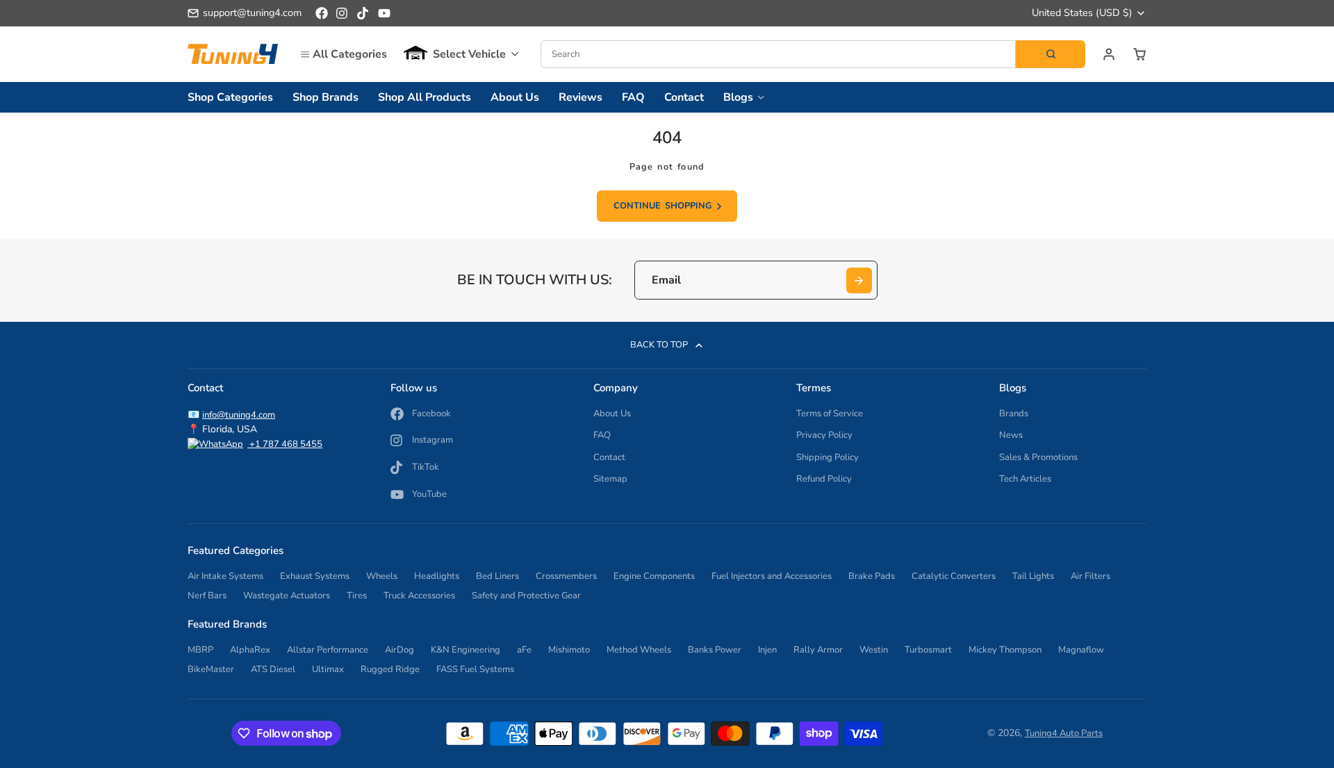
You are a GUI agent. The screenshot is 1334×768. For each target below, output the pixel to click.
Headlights (436, 576)
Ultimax (328, 669)
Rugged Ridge (390, 669)
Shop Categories (230, 97)
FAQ (633, 97)
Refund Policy (824, 479)
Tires (357, 595)
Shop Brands (326, 97)
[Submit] (859, 280)
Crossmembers (566, 576)
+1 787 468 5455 (284, 444)
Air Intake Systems (225, 576)
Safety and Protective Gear (526, 595)
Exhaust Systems (314, 576)
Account (1109, 54)
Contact (684, 97)
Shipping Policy (827, 457)
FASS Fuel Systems (475, 669)
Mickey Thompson (1005, 650)
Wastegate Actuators (286, 595)
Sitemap (610, 479)
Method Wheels (639, 650)
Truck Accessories (419, 595)
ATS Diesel (273, 669)
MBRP (200, 650)
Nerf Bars (207, 595)
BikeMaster (211, 669)
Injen (767, 650)
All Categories (350, 54)
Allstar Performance (327, 650)
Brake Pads (871, 576)
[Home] (233, 54)
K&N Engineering (465, 650)
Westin (873, 650)
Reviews (580, 97)
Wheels (381, 576)
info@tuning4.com (238, 415)
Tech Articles (1025, 479)
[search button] (1050, 54)
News (1011, 435)
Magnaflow (1081, 650)
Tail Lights (1033, 576)
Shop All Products (424, 97)
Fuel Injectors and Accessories (771, 576)
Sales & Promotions (1038, 457)
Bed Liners (497, 576)
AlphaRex (250, 650)
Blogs (738, 97)
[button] (461, 54)
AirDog (399, 650)
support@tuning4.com (252, 12)
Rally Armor (818, 650)
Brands (1013, 413)
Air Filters (1090, 576)
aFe (524, 650)
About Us (515, 97)
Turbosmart (928, 650)
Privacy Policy (824, 435)
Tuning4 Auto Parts (1064, 733)
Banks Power (714, 650)
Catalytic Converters (954, 576)
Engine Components (654, 576)
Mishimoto (569, 650)
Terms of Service (829, 413)
